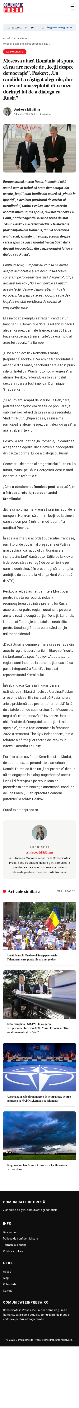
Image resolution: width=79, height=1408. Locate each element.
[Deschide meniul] (72, 8)
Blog (6, 1278)
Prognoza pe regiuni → (59, 27)
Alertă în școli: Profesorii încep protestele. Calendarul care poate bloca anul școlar (32, 957)
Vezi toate (65, 891)
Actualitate (20, 38)
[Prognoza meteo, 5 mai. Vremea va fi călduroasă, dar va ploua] (39, 1135)
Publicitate (9, 1284)
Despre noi (9, 1232)
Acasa (7, 1271)
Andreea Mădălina (27, 109)
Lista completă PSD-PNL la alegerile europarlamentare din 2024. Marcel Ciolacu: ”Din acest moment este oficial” (37, 1028)
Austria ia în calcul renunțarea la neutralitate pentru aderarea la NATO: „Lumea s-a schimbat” (39, 1098)
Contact (8, 1290)
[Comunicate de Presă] (13, 8)
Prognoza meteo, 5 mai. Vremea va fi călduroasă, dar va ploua (37, 1167)
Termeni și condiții (14, 1245)
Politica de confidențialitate (20, 1238)
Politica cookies (13, 1251)
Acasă (6, 38)
